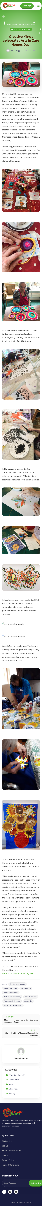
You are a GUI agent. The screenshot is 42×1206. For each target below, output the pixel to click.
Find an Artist (7, 1141)
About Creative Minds (11, 1150)
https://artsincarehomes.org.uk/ (17, 973)
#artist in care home (11, 992)
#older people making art (13, 1005)
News (11, 1084)
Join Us (5, 1146)
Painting (12, 1093)
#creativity (28, 1001)
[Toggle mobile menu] (38, 6)
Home (9, 24)
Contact (5, 1155)
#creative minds (31, 997)
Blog (15, 24)
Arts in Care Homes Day (27, 24)
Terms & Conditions (10, 1165)
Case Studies (14, 1079)
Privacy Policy (8, 1160)
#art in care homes (10, 988)
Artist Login (27, 6)
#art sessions (26, 988)
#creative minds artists (12, 1001)
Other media (13, 1089)
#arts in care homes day (12, 997)
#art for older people (17, 984)
